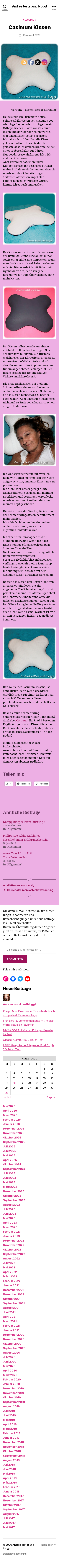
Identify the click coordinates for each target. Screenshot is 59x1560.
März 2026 (10, 1115)
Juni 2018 (9, 1469)
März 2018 (10, 1482)
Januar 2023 (11, 1236)
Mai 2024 (9, 1182)
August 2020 (11, 1352)
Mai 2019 (9, 1419)
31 (6, 1092)
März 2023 (10, 1227)
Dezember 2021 (13, 1289)
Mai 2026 (9, 1106)
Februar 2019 (11, 1433)
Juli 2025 (9, 1146)
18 (14, 1082)
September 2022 (14, 1254)
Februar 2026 (12, 1119)
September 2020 (14, 1348)
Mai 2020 (9, 1366)
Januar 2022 (11, 1285)
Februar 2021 (11, 1325)
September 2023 (14, 1200)
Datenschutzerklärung (14, 1553)
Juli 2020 (9, 1357)
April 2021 (9, 1316)
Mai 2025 (9, 1155)
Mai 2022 (9, 1267)
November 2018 (13, 1446)
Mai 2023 (9, 1218)
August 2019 (11, 1406)
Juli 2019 (9, 1410)
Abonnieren (15, 959)
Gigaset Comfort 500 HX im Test (23, 1039)
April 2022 (10, 1272)
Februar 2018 (11, 1487)
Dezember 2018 (13, 1442)
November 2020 (14, 1339)
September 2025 (14, 1142)
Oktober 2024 (12, 1164)
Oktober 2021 (12, 1298)
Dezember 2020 (13, 1334)
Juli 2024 (9, 1173)
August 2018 (11, 1460)
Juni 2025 (9, 1151)
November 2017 (13, 1500)
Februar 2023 (12, 1231)
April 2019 (9, 1424)
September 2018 (14, 1455)
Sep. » (51, 1097)
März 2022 (10, 1276)
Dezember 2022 (13, 1240)
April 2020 (10, 1370)
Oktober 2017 (12, 1505)
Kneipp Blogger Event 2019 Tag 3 (24, 822)
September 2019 (14, 1401)
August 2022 (11, 1258)
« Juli (7, 1097)
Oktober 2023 (12, 1195)
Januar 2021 (11, 1330)
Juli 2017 (9, 1518)
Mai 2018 (9, 1473)
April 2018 (9, 1478)
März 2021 (10, 1321)
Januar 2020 (11, 1384)
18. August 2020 (31, 35)
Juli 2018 (9, 1464)
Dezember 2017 (13, 1496)
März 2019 (10, 1428)
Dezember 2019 (13, 1388)
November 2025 (13, 1133)
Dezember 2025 (13, 1128)
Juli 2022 (9, 1263)
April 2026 (10, 1110)
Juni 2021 (9, 1312)
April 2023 (10, 1222)
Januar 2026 (11, 1124)
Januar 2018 (11, 1491)
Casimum (22, 720)
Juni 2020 (9, 1361)
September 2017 (14, 1509)
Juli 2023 (9, 1209)
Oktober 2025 (12, 1137)
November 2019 (13, 1393)
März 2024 (10, 1186)
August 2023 (11, 1204)
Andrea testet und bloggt (29, 6)
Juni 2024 (9, 1177)
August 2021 (11, 1307)
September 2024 (14, 1168)
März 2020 (10, 1375)
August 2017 (11, 1513)
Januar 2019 (11, 1437)
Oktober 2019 (12, 1397)
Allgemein (29, 20)
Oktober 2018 (12, 1451)
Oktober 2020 (12, 1343)
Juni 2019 (9, 1415)
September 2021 (14, 1303)
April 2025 (10, 1159)
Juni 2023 (9, 1213)
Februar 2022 (12, 1280)
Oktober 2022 (12, 1249)
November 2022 (13, 1245)
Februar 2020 (12, 1379)
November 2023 (13, 1191)
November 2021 (13, 1294)
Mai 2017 (9, 1527)
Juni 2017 (9, 1522)
